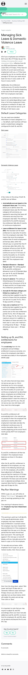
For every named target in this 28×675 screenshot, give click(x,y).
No (13, 632)
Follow (12, 51)
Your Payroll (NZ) (5, 21)
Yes (7, 632)
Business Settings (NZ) (18, 21)
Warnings (10, 496)
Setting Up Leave (7, 22)
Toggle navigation (6, 30)
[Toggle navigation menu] (25, 3)
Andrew (7, 46)
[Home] (3, 4)
